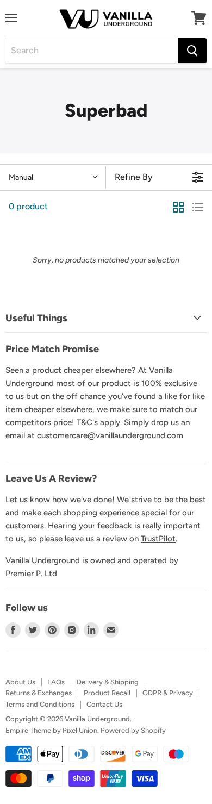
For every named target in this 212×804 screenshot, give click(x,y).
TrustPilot (158, 539)
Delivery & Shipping (108, 682)
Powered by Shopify (133, 730)
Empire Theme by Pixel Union (51, 730)
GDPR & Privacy (167, 693)
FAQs (56, 682)
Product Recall (107, 693)
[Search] (192, 50)
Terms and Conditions (39, 704)
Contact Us (104, 704)
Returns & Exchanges (38, 693)
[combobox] (91, 50)
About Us (20, 682)
